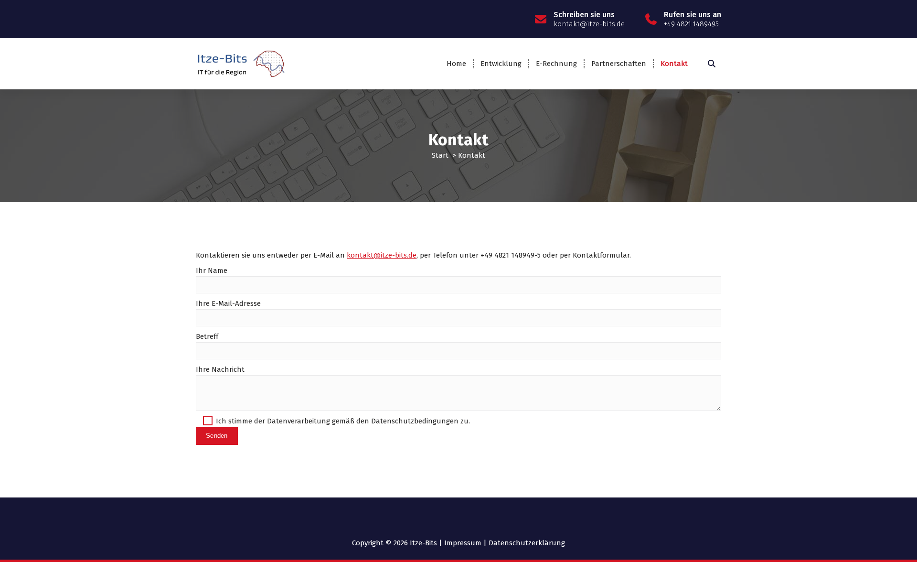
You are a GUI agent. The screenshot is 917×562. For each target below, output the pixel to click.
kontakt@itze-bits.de (381, 255)
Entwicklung (501, 63)
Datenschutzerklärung (527, 543)
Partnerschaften (618, 63)
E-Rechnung (556, 63)
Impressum (462, 543)
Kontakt (674, 63)
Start (440, 155)
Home (456, 63)
